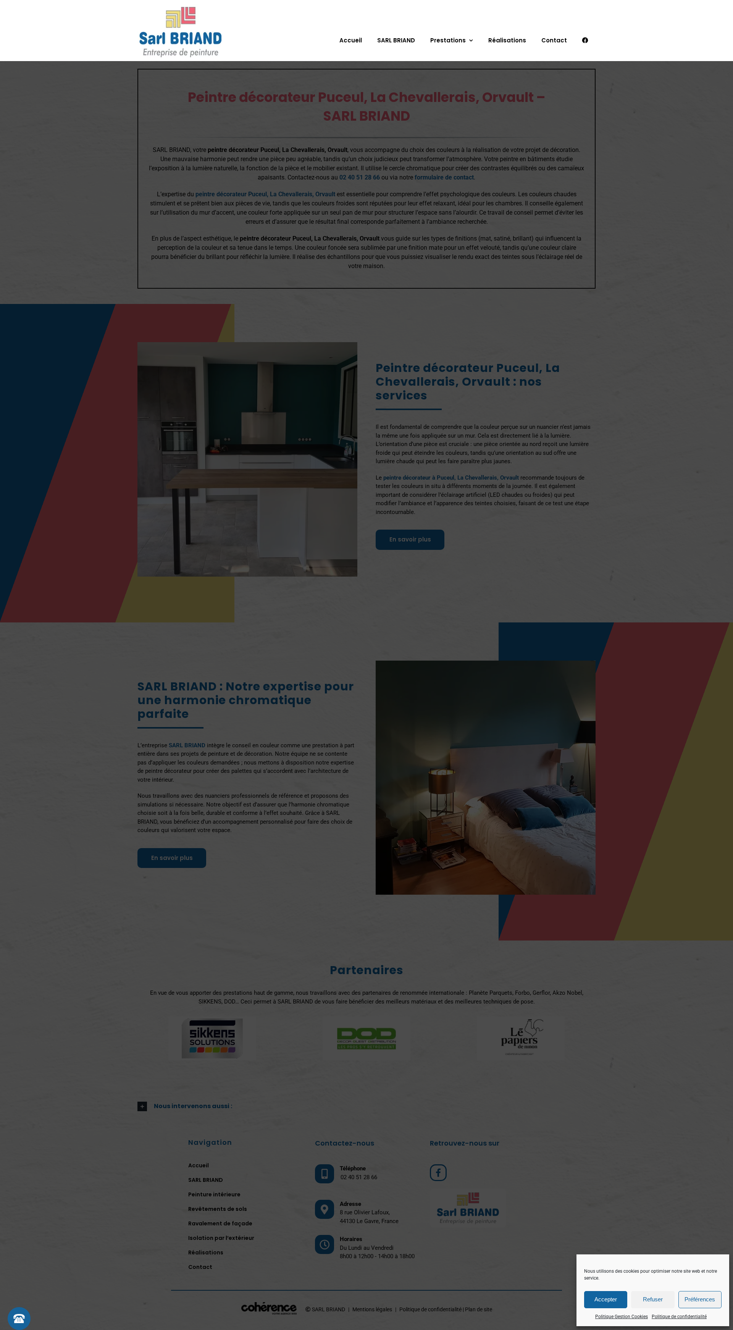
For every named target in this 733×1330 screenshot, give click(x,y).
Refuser (653, 1299)
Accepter (605, 1299)
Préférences (700, 1299)
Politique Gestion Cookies (621, 1316)
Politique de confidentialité (679, 1316)
